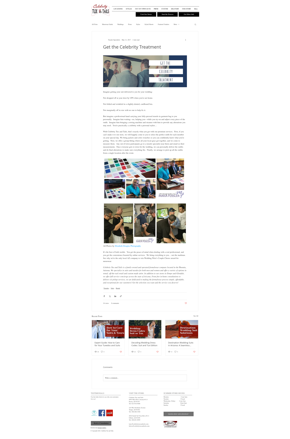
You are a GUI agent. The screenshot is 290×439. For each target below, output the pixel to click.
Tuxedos (106, 288)
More (175, 24)
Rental (118, 288)
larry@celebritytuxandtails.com (138, 424)
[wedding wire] (94, 413)
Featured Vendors (163, 24)
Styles (138, 24)
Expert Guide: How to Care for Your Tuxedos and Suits (107, 344)
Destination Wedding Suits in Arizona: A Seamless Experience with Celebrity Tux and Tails (180, 344)
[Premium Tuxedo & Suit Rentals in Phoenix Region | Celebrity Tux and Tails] (100, 10)
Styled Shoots (149, 24)
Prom (130, 24)
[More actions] (185, 39)
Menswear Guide (107, 24)
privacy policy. (102, 428)
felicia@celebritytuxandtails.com (139, 426)
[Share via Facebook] (104, 296)
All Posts (95, 24)
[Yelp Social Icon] (109, 413)
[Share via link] (121, 296)
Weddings (120, 24)
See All (195, 316)
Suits (112, 288)
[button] (197, 4)
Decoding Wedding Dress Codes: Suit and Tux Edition (144, 344)
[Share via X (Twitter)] (110, 296)
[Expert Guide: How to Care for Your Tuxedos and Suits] (108, 329)
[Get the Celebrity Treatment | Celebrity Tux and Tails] (170, 424)
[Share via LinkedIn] (115, 296)
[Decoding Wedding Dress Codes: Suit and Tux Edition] (145, 329)
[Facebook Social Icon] (102, 413)
